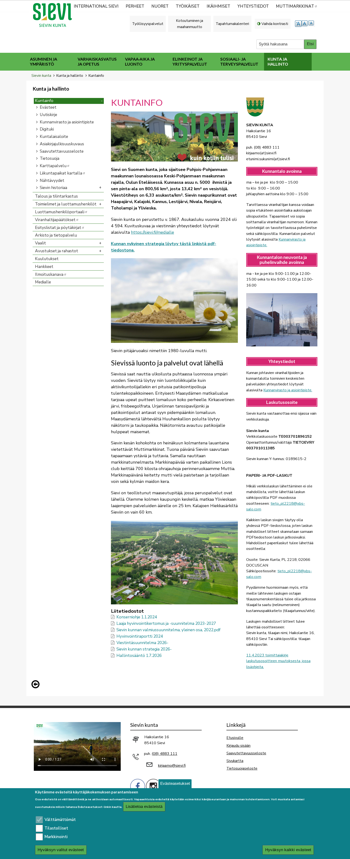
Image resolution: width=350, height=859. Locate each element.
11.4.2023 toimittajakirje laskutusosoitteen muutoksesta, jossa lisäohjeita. (278, 661)
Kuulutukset (47, 259)
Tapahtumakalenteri (232, 23)
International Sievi (96, 6)
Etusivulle (234, 737)
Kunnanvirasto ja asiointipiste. (287, 390)
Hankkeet (44, 266)
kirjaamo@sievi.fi (172, 765)
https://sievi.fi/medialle (152, 232)
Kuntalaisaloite (54, 136)
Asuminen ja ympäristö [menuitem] (43, 62)
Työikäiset (188, 6)
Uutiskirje (48, 114)
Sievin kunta (41, 75)
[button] (174, 136)
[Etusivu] (54, 15)
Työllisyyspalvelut (147, 23)
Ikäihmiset (218, 6)
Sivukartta (234, 760)
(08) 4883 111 (164, 753)
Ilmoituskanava (49, 274)
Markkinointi (56, 837)
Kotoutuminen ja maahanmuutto (189, 23)
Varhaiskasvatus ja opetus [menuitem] (97, 62)
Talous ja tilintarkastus (56, 196)
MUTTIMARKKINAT (295, 6)
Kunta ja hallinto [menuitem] (278, 62)
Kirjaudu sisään (238, 745)
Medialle (43, 282)
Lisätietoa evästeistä (144, 807)
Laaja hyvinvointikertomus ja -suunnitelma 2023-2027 (166, 623)
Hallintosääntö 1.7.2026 (139, 655)
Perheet (135, 6)
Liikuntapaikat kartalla (61, 173)
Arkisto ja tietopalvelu (56, 235)
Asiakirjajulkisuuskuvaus (62, 144)
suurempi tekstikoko (298, 23)
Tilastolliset (56, 828)
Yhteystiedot (253, 6)
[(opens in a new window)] (137, 785)
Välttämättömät (60, 819)
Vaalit (40, 243)
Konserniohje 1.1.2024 (136, 617)
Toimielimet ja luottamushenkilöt (65, 204)
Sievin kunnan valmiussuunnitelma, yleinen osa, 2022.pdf (168, 630)
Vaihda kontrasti (274, 23)
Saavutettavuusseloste (62, 151)
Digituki (47, 129)
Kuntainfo (44, 100)
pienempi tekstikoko (311, 23)
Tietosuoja (49, 158)
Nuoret (160, 6)
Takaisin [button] (36, 685)
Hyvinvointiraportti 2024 (139, 636)
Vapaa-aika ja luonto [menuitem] (140, 62)
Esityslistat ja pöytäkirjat (58, 227)
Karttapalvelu (53, 166)
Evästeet (48, 107)
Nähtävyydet (52, 180)
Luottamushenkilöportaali (59, 212)
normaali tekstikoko (305, 23)
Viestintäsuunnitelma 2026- (142, 642)
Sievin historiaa (53, 187)
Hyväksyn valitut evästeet (61, 850)
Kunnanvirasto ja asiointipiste (67, 122)
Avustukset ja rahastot (56, 251)
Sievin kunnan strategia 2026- (144, 649)
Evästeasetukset (175, 783)
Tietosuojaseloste (241, 768)
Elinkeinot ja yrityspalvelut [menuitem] (190, 62)
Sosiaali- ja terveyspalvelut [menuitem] (239, 62)
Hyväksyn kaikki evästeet (288, 850)
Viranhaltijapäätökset (55, 220)
